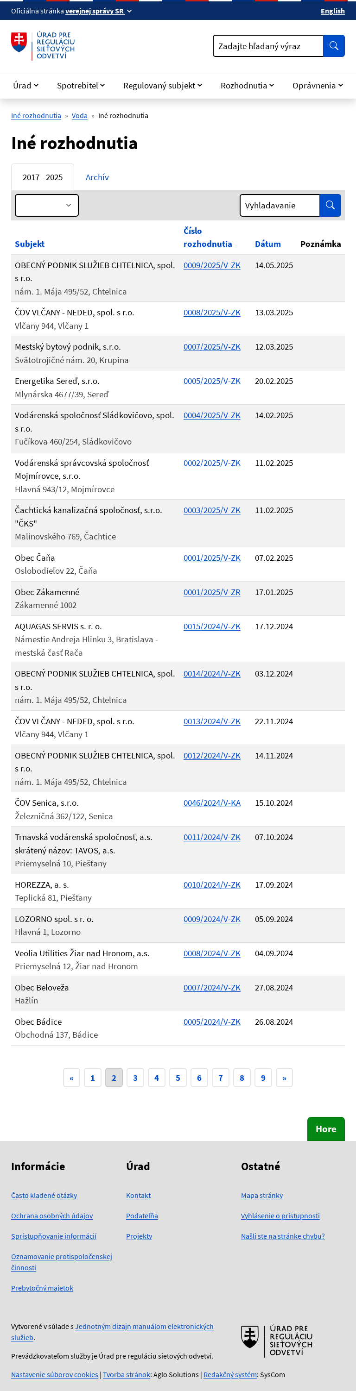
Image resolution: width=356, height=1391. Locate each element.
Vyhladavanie (270, 205)
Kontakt (138, 1195)
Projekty (139, 1236)
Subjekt (29, 243)
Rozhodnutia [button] (244, 85)
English (333, 10)
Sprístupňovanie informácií (53, 1236)
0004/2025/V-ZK (212, 414)
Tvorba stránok (126, 1374)
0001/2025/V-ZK (212, 557)
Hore (326, 1128)
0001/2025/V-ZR (212, 591)
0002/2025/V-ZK (212, 462)
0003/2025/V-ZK (212, 509)
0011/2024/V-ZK (212, 836)
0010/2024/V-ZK (212, 884)
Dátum (268, 243)
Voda (80, 115)
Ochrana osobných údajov (52, 1215)
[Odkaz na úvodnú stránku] (44, 46)
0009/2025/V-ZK (212, 264)
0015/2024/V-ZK (212, 626)
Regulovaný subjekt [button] (159, 85)
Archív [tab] (97, 176)
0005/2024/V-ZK (212, 1021)
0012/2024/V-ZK (212, 755)
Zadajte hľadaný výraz (259, 45)
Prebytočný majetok (42, 1287)
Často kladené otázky (44, 1195)
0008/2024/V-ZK (212, 953)
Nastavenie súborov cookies (54, 1374)
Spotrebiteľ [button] (77, 85)
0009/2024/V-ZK (212, 918)
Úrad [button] (22, 85)
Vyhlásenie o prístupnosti (280, 1215)
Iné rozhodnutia (36, 115)
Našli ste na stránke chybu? (283, 1236)
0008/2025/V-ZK (212, 312)
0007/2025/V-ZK (212, 346)
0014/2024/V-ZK (212, 673)
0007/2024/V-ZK (212, 987)
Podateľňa (142, 1215)
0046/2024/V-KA (212, 802)
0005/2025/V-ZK (212, 380)
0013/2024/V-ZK (212, 721)
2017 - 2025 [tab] (43, 176)
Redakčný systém (230, 1374)
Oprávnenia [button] (314, 85)
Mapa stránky (262, 1195)
